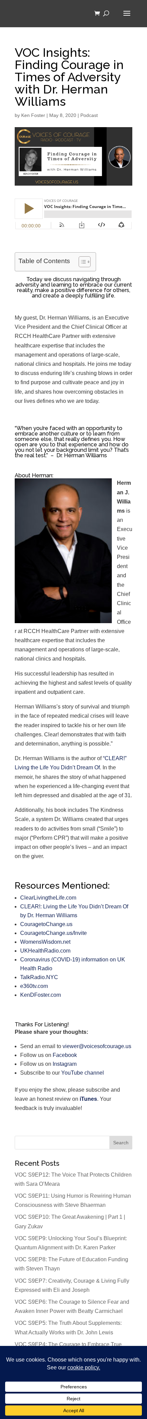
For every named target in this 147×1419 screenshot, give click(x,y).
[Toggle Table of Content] (81, 262)
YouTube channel (82, 1073)
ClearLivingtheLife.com (48, 898)
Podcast (89, 115)
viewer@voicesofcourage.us (97, 1046)
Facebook (65, 1055)
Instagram (65, 1064)
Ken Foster (33, 115)
